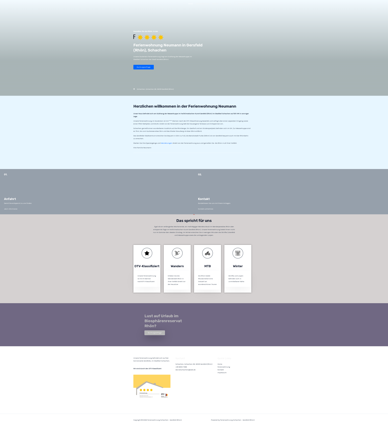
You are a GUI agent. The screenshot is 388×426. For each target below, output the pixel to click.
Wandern (177, 266)
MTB (207, 266)
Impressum (226, 4)
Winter (238, 266)
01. (5, 174)
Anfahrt (10, 199)
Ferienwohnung (202, 4)
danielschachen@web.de (186, 370)
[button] (245, 3)
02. (200, 174)
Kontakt (215, 4)
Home (190, 4)
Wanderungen (166, 143)
